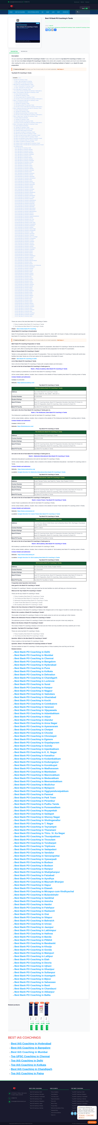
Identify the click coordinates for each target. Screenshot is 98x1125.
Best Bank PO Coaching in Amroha (33, 901)
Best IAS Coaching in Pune (36, 1098)
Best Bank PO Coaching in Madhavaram (36, 768)
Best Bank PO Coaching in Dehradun (34, 674)
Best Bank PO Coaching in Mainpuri (34, 953)
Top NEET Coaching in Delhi (78, 1092)
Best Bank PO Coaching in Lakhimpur (35, 930)
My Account (76, 2)
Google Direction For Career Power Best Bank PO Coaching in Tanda (39, 514)
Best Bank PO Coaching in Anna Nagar (35, 723)
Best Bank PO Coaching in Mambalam (35, 771)
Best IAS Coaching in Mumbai (29, 1052)
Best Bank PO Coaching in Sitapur (33, 917)
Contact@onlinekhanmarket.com (18, 1101)
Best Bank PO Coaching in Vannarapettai (37, 856)
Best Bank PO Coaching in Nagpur (33, 690)
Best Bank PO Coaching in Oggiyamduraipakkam (41, 791)
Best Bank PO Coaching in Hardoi (33, 904)
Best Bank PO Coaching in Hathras (33, 933)
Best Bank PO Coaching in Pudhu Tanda (36, 804)
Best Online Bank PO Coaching (26, 329)
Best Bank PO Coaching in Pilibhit (33, 940)
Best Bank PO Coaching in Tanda (68, 27)
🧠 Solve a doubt (89, 1115)
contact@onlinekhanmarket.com (16, 1)
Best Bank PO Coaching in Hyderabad (35, 665)
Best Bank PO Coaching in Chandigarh (35, 677)
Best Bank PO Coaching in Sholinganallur (37, 820)
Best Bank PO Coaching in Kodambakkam (37, 758)
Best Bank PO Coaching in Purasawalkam (37, 807)
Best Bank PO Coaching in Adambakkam (36, 713)
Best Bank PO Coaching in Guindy (33, 745)
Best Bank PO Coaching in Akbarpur (34, 992)
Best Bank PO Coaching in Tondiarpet (35, 843)
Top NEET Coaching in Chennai (79, 1098)
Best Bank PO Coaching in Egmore (33, 739)
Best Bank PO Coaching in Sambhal (34, 898)
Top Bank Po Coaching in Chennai (36, 1018)
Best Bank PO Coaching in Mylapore (34, 788)
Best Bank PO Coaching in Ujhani (32, 966)
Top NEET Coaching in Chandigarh (79, 1103)
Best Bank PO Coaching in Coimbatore (35, 703)
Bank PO (51, 25)
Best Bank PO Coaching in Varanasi (34, 707)
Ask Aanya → (60, 69)
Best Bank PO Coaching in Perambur (34, 801)
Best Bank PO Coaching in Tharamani (35, 830)
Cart (83, 8)
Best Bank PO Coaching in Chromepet (35, 736)
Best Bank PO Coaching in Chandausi (35, 988)
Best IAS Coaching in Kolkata (36, 1105)
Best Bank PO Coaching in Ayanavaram (36, 726)
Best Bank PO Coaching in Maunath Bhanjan (39, 881)
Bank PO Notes (51, 27)
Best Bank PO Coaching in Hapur (32, 885)
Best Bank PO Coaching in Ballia (32, 995)
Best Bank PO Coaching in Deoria (33, 962)
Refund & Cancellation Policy (57, 1108)
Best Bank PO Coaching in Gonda (33, 949)
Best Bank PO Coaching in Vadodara (34, 694)
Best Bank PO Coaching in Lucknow (34, 681)
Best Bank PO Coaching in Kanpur (33, 687)
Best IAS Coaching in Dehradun (37, 1094)
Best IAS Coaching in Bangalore (37, 1101)
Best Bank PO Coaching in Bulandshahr (36, 894)
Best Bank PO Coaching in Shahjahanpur (37, 872)
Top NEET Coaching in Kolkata (79, 1105)
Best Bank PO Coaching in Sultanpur (34, 972)
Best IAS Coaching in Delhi (36, 1092)
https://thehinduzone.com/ (25, 426)
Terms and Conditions (56, 1112)
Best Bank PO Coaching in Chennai (34, 658)
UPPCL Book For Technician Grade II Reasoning (41, 1018)
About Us (53, 1114)
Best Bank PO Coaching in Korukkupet (35, 765)
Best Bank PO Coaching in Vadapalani (35, 849)
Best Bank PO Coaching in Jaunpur (34, 927)
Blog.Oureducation (55, 1098)
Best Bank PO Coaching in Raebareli (34, 911)
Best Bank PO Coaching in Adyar (32, 716)
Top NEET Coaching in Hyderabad (79, 1096)
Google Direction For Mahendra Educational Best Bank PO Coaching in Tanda (41, 472)
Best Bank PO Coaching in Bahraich (34, 920)
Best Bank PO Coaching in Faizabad (34, 875)
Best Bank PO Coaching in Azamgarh (34, 975)
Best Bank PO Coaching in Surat (32, 684)
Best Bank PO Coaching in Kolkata (33, 671)
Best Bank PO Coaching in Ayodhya (34, 878)
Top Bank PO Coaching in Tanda (83, 27)
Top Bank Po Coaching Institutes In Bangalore (46, 1018)
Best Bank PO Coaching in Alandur (33, 720)
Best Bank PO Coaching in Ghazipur (34, 969)
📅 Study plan (82, 1115)
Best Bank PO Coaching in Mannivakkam (37, 775)
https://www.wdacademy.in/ (26, 554)
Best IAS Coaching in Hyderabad (37, 1096)
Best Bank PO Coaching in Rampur (33, 869)
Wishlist (82, 2)
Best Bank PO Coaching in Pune (32, 668)
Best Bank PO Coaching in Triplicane (34, 846)
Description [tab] (14, 51)
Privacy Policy (54, 1105)
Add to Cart (32, 1027)
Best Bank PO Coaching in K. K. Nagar (35, 752)
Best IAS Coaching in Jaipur (36, 1103)
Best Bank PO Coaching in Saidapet (34, 813)
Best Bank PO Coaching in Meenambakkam (38, 781)
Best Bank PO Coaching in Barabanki (35, 943)
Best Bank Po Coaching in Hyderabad (30, 1018)
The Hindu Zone (54, 1096)
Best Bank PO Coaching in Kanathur (34, 755)
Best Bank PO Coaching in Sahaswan (35, 982)
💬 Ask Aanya (92, 1122)
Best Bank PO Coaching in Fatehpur (34, 907)
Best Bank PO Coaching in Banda (32, 936)
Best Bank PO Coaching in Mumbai (33, 655)
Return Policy (54, 1103)
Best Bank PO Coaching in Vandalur (34, 852)
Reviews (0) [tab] (24, 51)
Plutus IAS (53, 1101)
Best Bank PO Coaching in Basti (32, 985)
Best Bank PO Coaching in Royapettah (35, 810)
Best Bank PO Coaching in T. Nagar (33, 823)
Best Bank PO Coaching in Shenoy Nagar (37, 817)
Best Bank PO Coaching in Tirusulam (34, 839)
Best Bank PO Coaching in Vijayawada (35, 710)
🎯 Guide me (81, 1117)
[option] (27, 32)
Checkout (87, 2)
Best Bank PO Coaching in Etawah (33, 888)
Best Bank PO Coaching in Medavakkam (36, 778)
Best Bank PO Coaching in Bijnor (32, 979)
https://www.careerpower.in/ (25, 511)
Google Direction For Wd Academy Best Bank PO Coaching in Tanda (39, 557)
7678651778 (26, 1)
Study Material (54, 1094)
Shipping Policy (54, 1110)
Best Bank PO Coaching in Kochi (32, 700)
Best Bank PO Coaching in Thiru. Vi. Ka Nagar (39, 833)
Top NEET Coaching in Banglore (79, 1094)
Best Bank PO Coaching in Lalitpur (33, 956)
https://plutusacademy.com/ (25, 382)
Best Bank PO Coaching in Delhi (27, 358)
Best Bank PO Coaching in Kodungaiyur (36, 762)
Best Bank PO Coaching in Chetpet (33, 729)
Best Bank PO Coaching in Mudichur (34, 784)
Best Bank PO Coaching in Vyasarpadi (35, 859)
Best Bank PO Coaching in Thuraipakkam (37, 836)
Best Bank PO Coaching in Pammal (33, 794)
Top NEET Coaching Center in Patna (80, 1101)
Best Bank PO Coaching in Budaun (33, 862)
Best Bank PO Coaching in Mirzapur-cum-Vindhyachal (44, 891)
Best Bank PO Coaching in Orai (31, 914)
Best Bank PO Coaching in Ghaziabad (35, 697)
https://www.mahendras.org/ (26, 469)
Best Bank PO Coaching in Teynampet (35, 826)
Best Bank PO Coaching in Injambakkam (36, 749)
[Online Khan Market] (11, 7)
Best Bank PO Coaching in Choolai (34, 733)
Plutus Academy (54, 1092)
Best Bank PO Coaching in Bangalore (35, 661)
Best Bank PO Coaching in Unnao (33, 924)
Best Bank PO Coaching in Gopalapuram (36, 742)
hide (19, 77)
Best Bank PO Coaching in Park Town (35, 797)
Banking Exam (58, 27)
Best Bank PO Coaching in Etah (31, 959)
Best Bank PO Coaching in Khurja (33, 946)
